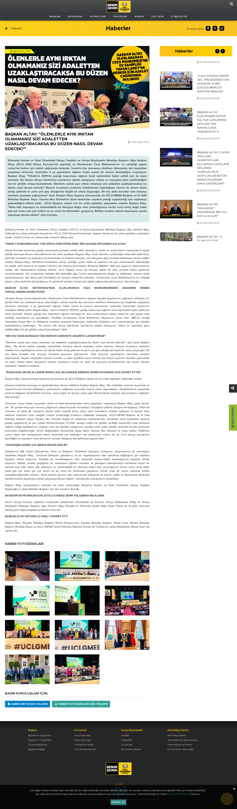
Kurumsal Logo (83, 740)
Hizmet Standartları (85, 749)
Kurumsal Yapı (82, 735)
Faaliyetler (126, 740)
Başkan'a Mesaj (36, 749)
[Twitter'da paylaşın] (215, 28)
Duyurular (126, 744)
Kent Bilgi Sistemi (177, 735)
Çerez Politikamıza (179, 794)
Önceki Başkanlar (37, 744)
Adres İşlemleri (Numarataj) (182, 740)
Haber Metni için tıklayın (29, 703)
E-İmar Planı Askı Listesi (180, 749)
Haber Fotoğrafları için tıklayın (83, 703)
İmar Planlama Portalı (180, 744)
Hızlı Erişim (232, 416)
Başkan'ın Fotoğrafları (40, 740)
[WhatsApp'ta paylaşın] (221, 28)
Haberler (16, 28)
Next (223, 51)
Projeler (125, 735)
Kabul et (118, 802)
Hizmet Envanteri (84, 744)
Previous (217, 51)
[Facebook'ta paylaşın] (208, 28)
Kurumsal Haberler (131, 749)
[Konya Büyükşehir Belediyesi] (118, 6)
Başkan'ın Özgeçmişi (39, 735)
